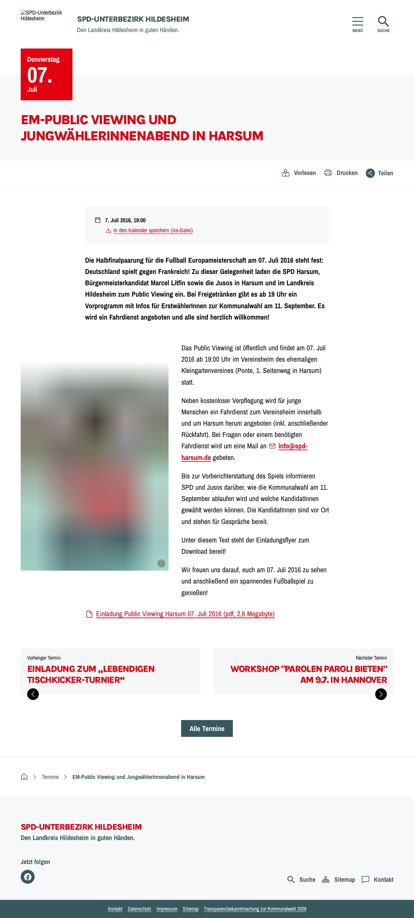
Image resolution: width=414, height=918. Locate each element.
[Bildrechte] (161, 563)
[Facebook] (28, 877)
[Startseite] (24, 777)
